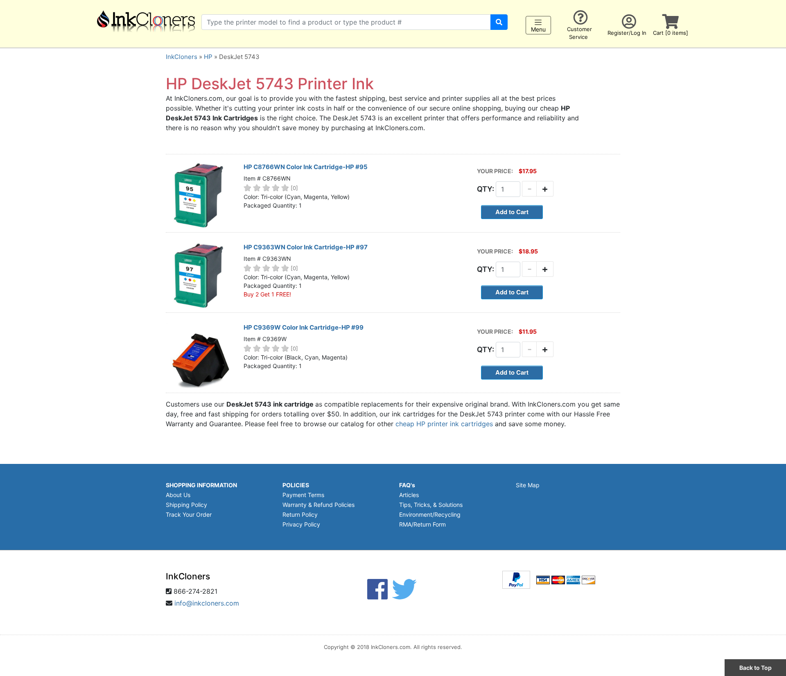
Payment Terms (303, 494)
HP (208, 57)
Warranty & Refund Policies (318, 504)
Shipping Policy (186, 504)
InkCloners (181, 57)
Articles (409, 494)
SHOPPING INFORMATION (201, 485)
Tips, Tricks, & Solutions (431, 504)
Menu (538, 29)
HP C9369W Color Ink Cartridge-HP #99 (304, 327)
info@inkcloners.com (206, 603)
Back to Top (755, 667)
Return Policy (300, 514)
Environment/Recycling (430, 514)
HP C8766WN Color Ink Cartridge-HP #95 (306, 167)
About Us (178, 494)
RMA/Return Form (422, 524)
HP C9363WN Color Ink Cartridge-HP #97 (306, 247)
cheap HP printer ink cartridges (444, 424)
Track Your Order (189, 514)
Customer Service (579, 33)
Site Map (528, 485)
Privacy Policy (301, 524)
